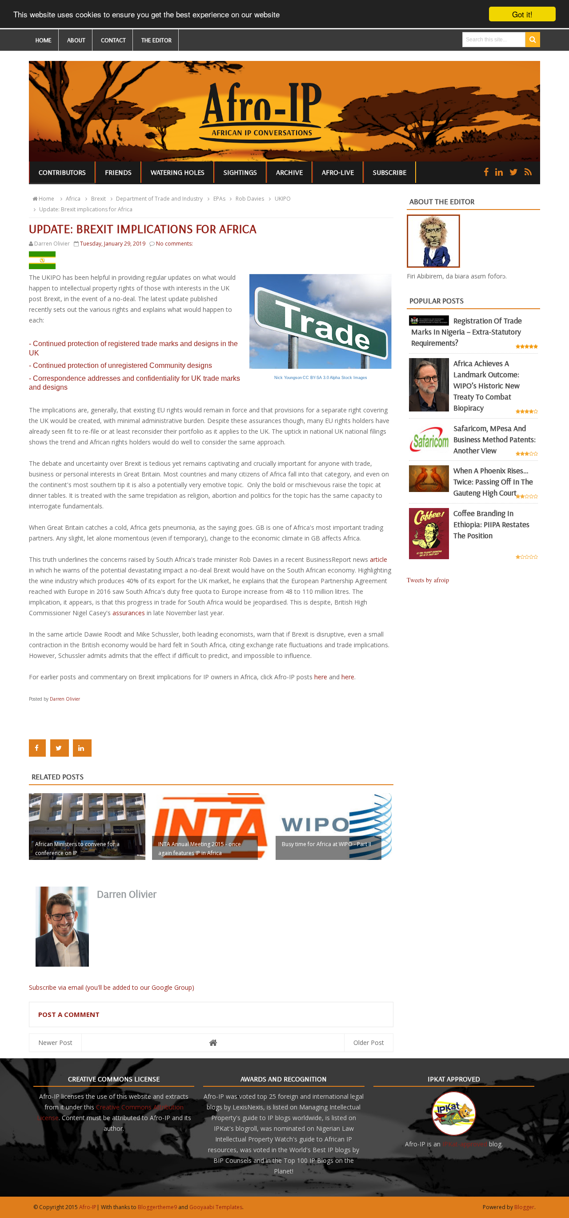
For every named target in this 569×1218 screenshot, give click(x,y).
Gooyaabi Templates (215, 1207)
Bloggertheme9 (157, 1207)
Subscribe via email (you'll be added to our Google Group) (111, 987)
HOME (44, 40)
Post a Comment (69, 1014)
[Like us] (486, 171)
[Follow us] (514, 171)
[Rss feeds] (528, 171)
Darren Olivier (65, 699)
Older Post (368, 1042)
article (378, 559)
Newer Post (55, 1042)
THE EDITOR (156, 40)
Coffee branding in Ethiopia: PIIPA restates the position (491, 524)
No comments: (174, 243)
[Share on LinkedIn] (82, 748)
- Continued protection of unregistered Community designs (120, 365)
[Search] (532, 39)
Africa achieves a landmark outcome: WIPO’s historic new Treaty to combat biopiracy (486, 385)
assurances (129, 613)
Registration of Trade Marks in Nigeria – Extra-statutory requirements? (466, 331)
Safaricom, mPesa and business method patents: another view (494, 439)
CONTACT (113, 40)
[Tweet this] (59, 748)
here (320, 677)
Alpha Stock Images (348, 377)
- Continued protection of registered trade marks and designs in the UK (133, 348)
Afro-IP (87, 1207)
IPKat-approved (464, 1144)
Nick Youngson (288, 377)
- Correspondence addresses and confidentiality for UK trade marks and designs (134, 383)
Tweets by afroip (428, 580)
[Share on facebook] (37, 748)
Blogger (524, 1207)
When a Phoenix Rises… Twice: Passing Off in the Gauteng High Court (493, 481)
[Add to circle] (499, 171)
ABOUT (76, 40)
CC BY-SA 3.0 (316, 377)
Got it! (522, 14)
